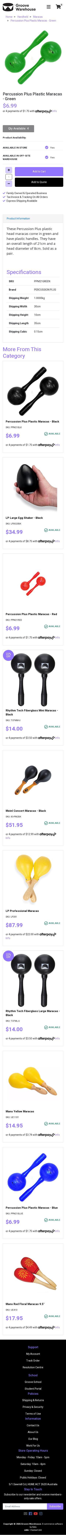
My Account (33, 1354)
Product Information (18, 219)
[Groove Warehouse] (19, 7)
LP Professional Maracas (22, 911)
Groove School (33, 1382)
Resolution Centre (33, 1367)
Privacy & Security (33, 1407)
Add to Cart (39, 171)
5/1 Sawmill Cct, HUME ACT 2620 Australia (33, 1484)
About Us (33, 1432)
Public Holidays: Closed (33, 1478)
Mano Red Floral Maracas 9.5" (25, 1304)
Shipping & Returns (33, 1400)
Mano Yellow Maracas (20, 1111)
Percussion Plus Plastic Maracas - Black (32, 422)
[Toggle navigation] (48, 7)
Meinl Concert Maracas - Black (26, 811)
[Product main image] (33, 58)
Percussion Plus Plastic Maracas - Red (31, 614)
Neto (34, 1527)
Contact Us (33, 1425)
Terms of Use (33, 1414)
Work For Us (33, 1446)
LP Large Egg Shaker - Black (24, 518)
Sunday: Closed (33, 1471)
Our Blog (33, 1439)
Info (54, 111)
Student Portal (33, 1389)
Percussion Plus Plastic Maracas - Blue (32, 1208)
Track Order (33, 1361)
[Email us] (25, 1513)
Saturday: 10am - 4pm (33, 1464)
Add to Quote (39, 182)
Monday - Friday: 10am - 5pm (33, 1457)
